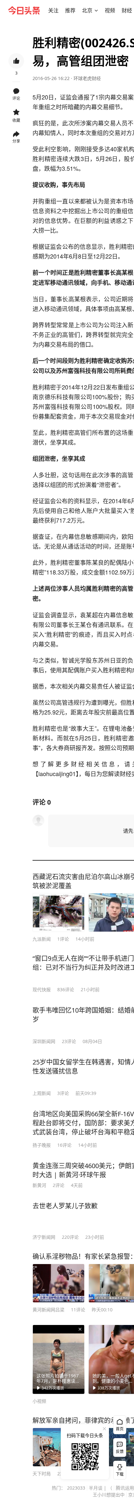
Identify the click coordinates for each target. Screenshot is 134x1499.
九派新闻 (42, 939)
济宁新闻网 (44, 1237)
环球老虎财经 (87, 78)
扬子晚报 (42, 1145)
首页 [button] (120, 1429)
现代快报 (42, 989)
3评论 (63, 1093)
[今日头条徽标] (24, 10)
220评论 (70, 1237)
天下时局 (42, 1473)
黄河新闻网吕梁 (48, 1310)
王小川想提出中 (109, 1495)
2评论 (58, 1185)
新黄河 (39, 1185)
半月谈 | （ (100, 1488)
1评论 (63, 939)
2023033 (76, 1488)
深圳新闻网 (44, 1041)
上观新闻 (42, 1093)
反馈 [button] (120, 1451)
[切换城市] (96, 10)
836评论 (65, 989)
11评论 (78, 1310)
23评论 (69, 1041)
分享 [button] (16, 141)
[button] (53, 10)
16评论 (64, 1145)
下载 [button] (118, 1469)
